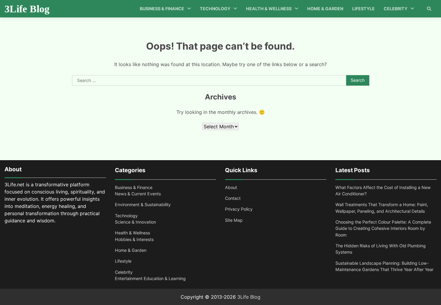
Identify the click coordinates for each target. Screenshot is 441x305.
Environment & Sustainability (143, 204)
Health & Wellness (269, 8)
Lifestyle (363, 8)
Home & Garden (325, 8)
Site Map (234, 220)
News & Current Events (138, 193)
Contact (233, 198)
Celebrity (395, 8)
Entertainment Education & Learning (150, 278)
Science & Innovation (135, 221)
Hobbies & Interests (134, 239)
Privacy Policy (239, 209)
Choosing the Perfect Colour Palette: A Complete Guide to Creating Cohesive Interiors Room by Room (383, 228)
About (231, 187)
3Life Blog (27, 8)
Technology (215, 8)
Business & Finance (162, 8)
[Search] (429, 8)
